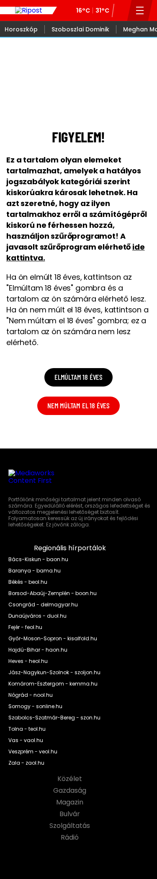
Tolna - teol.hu (27, 729)
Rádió (70, 837)
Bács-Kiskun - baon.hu (38, 559)
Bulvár (70, 814)
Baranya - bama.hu (34, 570)
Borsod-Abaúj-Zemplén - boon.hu (52, 593)
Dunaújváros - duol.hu (37, 616)
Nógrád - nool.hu (30, 695)
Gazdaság (70, 790)
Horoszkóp (21, 29)
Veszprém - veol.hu (32, 751)
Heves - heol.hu (28, 661)
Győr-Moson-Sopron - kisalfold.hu (52, 638)
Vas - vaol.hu (25, 740)
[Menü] (140, 10)
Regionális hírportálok (71, 548)
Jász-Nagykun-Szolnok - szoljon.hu (54, 672)
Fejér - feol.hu (25, 627)
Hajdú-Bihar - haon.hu (37, 650)
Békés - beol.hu (27, 582)
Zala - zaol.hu (26, 763)
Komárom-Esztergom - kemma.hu (53, 684)
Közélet (70, 779)
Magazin (70, 802)
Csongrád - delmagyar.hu (43, 604)
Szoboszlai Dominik (80, 29)
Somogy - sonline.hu (35, 706)
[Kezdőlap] (28, 10)
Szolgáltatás (70, 826)
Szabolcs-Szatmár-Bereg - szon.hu (54, 717)
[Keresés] (120, 10)
